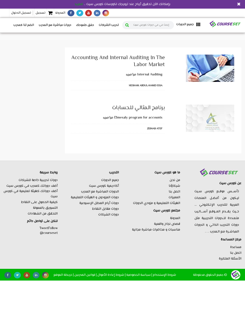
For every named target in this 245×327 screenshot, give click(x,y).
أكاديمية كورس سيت (104, 186)
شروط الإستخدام (164, 274)
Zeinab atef (154, 129)
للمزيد (79, 4)
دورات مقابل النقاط (105, 209)
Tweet (43, 228)
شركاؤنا (174, 186)
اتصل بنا (235, 253)
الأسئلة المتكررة (230, 258)
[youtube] (88, 13)
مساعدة (235, 247)
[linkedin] (97, 13)
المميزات (174, 197)
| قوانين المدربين (85, 274)
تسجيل (40, 13)
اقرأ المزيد (131, 75)
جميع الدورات (110, 180)
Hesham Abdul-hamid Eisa (145, 86)
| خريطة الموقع (64, 274)
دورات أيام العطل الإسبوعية (99, 203)
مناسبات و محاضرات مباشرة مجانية (156, 229)
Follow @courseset (49, 231)
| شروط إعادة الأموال (111, 274)
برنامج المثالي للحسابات (138, 108)
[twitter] (79, 13)
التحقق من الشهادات (43, 213)
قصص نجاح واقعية (167, 224)
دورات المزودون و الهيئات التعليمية (95, 197)
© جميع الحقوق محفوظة (210, 274)
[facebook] (70, 13)
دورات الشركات (108, 214)
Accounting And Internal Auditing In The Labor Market (118, 61)
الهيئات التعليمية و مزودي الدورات (156, 203)
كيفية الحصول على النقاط (39, 202)
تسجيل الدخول (21, 13)
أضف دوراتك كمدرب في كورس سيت (32, 186)
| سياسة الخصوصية (139, 274)
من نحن (175, 180)
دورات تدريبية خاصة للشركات (38, 180)
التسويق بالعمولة (45, 208)
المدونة (60, 13)
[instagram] (105, 13)
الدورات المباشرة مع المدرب (100, 191)
